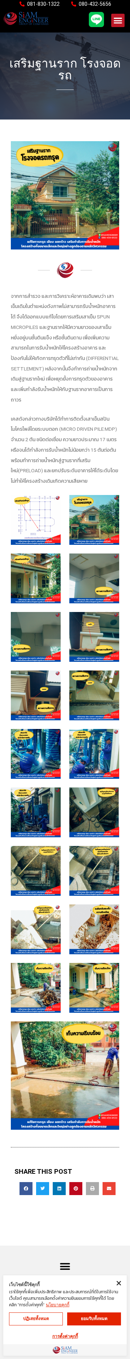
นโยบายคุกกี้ (57, 1304)
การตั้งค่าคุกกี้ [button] (65, 1336)
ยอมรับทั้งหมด (94, 1318)
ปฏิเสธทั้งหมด (36, 1318)
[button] (118, 20)
